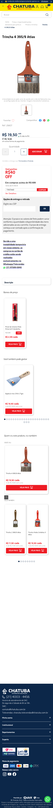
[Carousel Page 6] (15, 419)
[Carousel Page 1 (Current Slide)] (4, 419)
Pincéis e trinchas (31, 25)
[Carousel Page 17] (39, 419)
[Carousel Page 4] (11, 419)
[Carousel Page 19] (44, 419)
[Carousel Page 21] (48, 419)
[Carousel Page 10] (24, 419)
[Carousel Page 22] (24, 422)
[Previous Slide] (2, 1)
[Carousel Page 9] (22, 419)
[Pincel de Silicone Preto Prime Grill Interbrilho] (15, 312)
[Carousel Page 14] (33, 419)
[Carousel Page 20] (46, 419)
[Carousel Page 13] (31, 419)
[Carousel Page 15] (35, 419)
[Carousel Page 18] (41, 419)
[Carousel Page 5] (13, 419)
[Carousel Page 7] (17, 419)
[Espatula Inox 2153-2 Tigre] (18, 379)
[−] (5, 152)
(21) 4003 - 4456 (18, 697)
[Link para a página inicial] (7, 22)
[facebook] (40, 120)
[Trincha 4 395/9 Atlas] (26, 459)
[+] (24, 152)
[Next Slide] (51, 1)
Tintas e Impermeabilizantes (21, 22)
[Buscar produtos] (47, 15)
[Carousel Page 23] (26, 422)
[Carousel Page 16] (37, 419)
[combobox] (26, 15)
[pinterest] (44, 120)
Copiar (42, 190)
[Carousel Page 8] (20, 419)
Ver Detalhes (10, 193)
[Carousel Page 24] (28, 422)
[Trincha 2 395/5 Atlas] (15, 518)
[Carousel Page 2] (7, 419)
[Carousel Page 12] (28, 419)
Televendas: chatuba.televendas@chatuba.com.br (25, 713)
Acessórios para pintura (13, 25)
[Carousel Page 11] (26, 419)
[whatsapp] (48, 120)
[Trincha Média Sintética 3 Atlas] (37, 518)
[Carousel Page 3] (9, 419)
